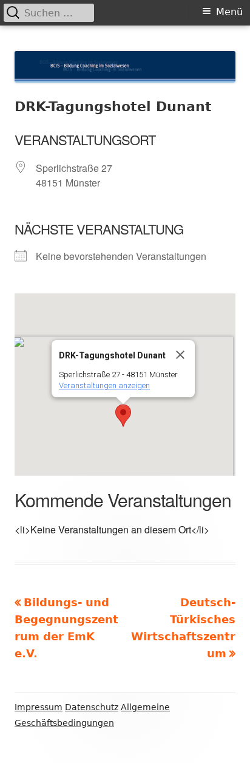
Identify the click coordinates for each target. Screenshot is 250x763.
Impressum (38, 707)
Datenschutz (91, 707)
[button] (123, 415)
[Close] (180, 354)
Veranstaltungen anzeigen (104, 385)
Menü (229, 12)
